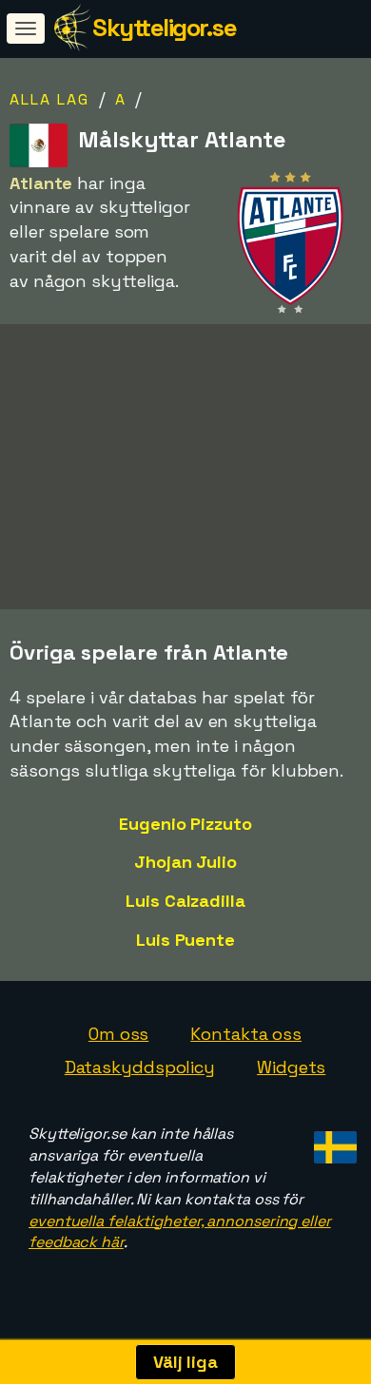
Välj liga (185, 1362)
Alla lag (49, 99)
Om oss (118, 1034)
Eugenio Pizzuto (185, 824)
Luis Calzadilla (185, 901)
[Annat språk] (332, 1141)
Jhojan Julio (185, 862)
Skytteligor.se (164, 27)
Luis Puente (185, 940)
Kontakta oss (246, 1034)
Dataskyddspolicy (140, 1067)
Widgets (291, 1067)
